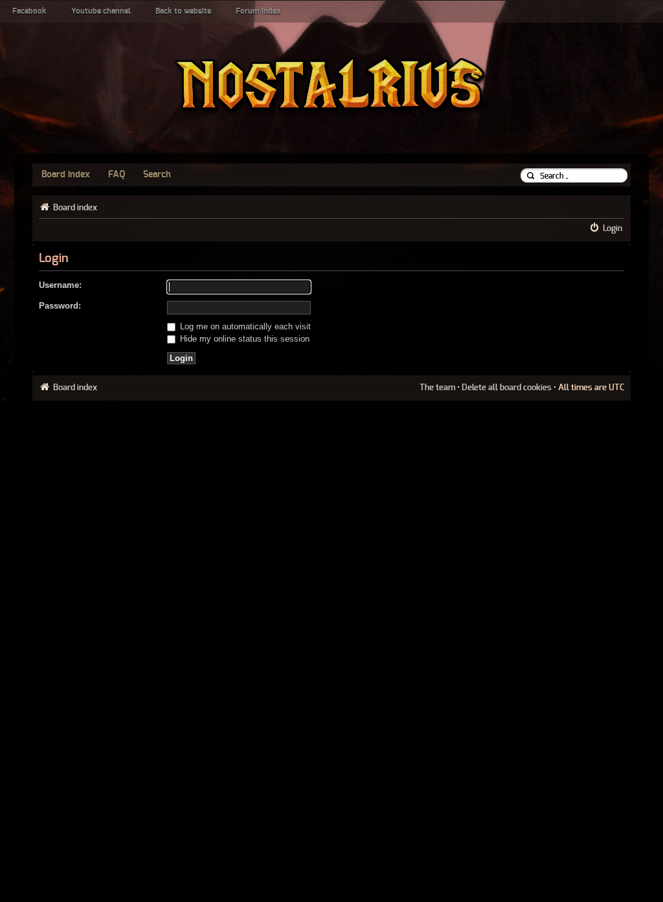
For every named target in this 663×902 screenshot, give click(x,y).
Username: (60, 285)
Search (157, 174)
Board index (65, 174)
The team (437, 387)
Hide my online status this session (243, 339)
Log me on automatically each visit (244, 326)
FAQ (116, 174)
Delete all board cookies (507, 387)
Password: (60, 306)
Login (612, 228)
